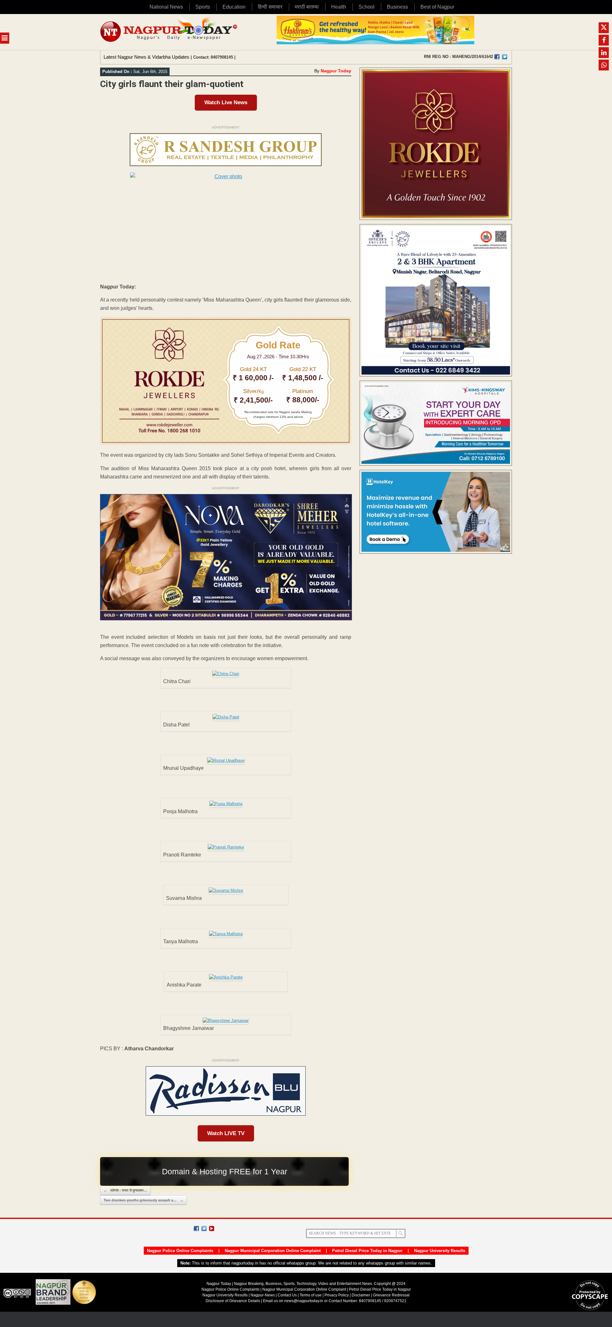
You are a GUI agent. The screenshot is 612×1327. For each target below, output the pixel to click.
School (367, 7)
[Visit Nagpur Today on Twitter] (504, 56)
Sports (202, 7)
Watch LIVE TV (225, 1133)
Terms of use (311, 1295)
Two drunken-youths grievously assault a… (143, 1200)
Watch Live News (225, 102)
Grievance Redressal (391, 1295)
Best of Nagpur (437, 7)
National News (166, 7)
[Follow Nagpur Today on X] (204, 1228)
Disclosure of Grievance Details (233, 1301)
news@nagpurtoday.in (303, 1301)
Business (397, 7)
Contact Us (287, 1295)
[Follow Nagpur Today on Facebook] (196, 1228)
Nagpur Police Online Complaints (180, 1250)
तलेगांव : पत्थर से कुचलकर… (125, 1190)
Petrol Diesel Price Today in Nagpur (367, 1250)
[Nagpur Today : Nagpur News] (169, 32)
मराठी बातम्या (307, 7)
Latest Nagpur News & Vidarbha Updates (146, 57)
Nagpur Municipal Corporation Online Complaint (273, 1250)
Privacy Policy (336, 1295)
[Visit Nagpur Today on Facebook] (496, 56)
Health (338, 7)
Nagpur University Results (439, 1250)
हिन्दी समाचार (270, 7)
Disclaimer (361, 1295)
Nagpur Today (336, 70)
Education (233, 7)
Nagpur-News (263, 1295)
